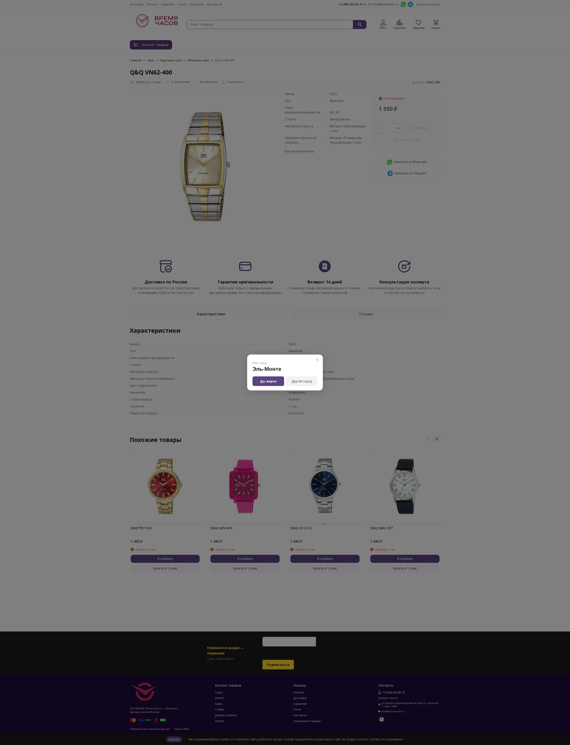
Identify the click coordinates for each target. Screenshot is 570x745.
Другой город (301, 381)
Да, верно (268, 381)
